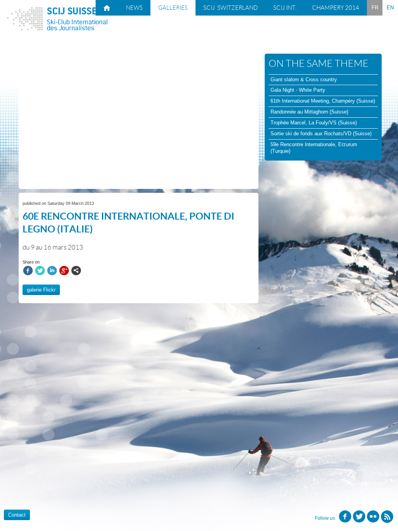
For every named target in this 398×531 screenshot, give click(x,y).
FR (375, 7)
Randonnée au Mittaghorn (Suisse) (309, 112)
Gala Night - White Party (298, 90)
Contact (17, 515)
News (134, 8)
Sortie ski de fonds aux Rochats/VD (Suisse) (321, 133)
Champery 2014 (335, 8)
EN (390, 7)
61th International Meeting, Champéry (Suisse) (323, 101)
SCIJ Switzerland (230, 8)
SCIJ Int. (285, 8)
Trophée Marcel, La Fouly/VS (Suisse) (314, 123)
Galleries (173, 8)
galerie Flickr (41, 290)
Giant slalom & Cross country (304, 79)
